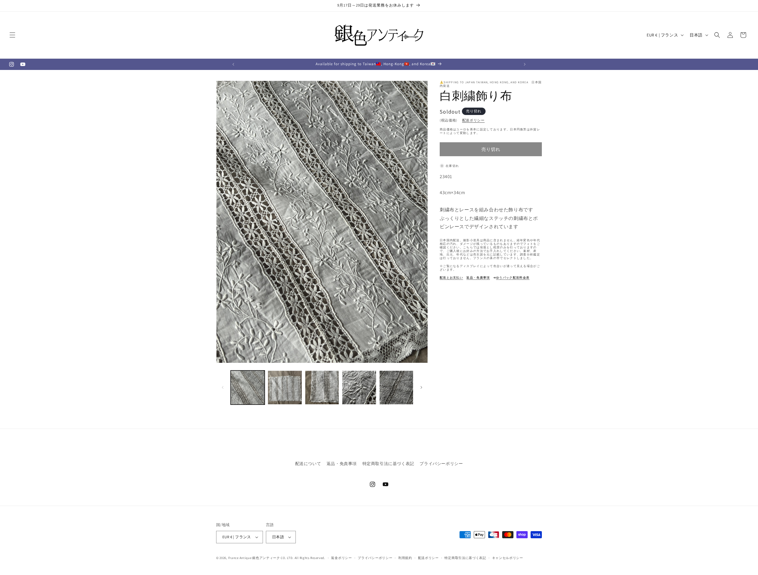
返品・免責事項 (342, 463)
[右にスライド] (421, 387)
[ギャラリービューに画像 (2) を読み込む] (285, 387)
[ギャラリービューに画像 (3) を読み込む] (322, 387)
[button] (12, 34)
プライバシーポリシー (441, 463)
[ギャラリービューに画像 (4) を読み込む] (359, 387)
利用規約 (405, 558)
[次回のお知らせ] (524, 64)
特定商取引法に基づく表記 (388, 463)
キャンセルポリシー (507, 558)
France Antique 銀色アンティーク (254, 558)
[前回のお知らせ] (233, 64)
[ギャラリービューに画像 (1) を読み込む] (248, 387)
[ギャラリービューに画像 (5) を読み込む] (396, 387)
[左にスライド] (222, 387)
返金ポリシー (341, 558)
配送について (308, 463)
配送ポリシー (473, 120)
